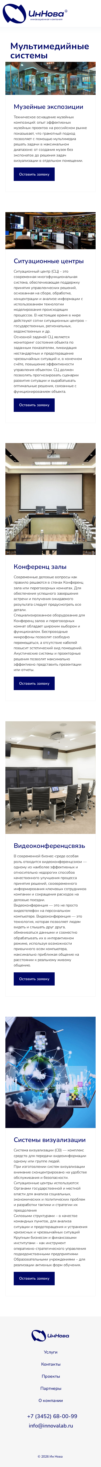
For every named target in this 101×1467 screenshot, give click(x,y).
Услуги (50, 1352)
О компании (51, 1401)
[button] (34, 174)
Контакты (51, 1364)
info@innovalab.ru (51, 1425)
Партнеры (50, 1388)
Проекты (51, 1376)
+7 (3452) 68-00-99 (52, 1416)
